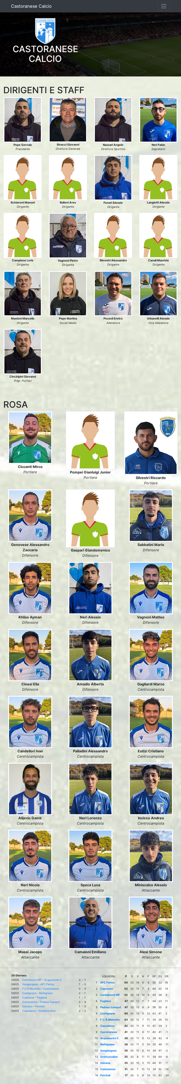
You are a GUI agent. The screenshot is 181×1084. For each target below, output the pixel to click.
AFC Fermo (47, 984)
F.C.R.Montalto (31, 988)
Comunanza (29, 1002)
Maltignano (46, 993)
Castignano (29, 993)
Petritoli (40, 1006)
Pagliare (42, 997)
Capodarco (29, 1010)
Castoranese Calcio (31, 6)
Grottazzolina (47, 1010)
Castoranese (51, 988)
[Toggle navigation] (164, 6)
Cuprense (28, 997)
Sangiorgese (30, 984)
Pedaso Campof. (50, 1002)
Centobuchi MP (31, 979)
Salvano (27, 1006)
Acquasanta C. (53, 979)
